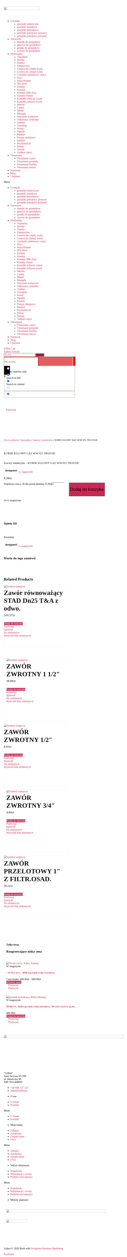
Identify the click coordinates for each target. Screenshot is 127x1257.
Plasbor (21, 134)
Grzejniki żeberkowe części (31, 74)
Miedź (20, 110)
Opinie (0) (10, 523)
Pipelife (21, 131)
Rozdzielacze (24, 143)
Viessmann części (26, 158)
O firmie (14, 1102)
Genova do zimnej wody (30, 71)
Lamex (20, 107)
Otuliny (21, 122)
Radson (21, 140)
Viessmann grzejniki (27, 161)
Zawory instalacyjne (43, 440)
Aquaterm (22, 56)
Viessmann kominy (27, 164)
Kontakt (14, 1105)
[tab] (10, 523)
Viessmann (16, 155)
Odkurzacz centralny (28, 119)
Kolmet (21, 86)
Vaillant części (24, 152)
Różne (20, 146)
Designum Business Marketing (47, 1248)
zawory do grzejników (29, 50)
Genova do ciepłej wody (30, 68)
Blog (13, 173)
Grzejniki (15, 21)
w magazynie (26, 471)
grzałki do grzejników (28, 47)
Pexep (20, 128)
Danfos (21, 62)
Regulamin (16, 1171)
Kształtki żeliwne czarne (29, 98)
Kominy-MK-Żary (27, 92)
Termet (20, 149)
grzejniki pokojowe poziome (32, 36)
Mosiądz (21, 113)
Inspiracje (15, 170)
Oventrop (22, 125)
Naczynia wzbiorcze (27, 116)
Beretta (20, 59)
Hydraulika (16, 53)
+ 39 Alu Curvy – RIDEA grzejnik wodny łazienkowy (30, 972)
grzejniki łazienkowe (28, 30)
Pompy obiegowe (26, 137)
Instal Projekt (24, 80)
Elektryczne (23, 65)
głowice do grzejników (29, 44)
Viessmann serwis (26, 167)
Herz (19, 77)
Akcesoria (15, 38)
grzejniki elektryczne (28, 24)
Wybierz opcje (13, 982)
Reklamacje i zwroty (21, 1174)
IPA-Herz (22, 83)
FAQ (13, 1139)
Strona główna (11, 440)
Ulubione (15, 176)
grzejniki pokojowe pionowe (32, 33)
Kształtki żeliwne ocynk (29, 101)
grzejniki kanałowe (27, 27)
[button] (39, 182)
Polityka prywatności (21, 1177)
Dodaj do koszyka (87, 489)
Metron (21, 104)
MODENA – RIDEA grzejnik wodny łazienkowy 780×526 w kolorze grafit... (41, 1006)
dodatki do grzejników (29, 41)
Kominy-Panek (25, 95)
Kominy (21, 89)
